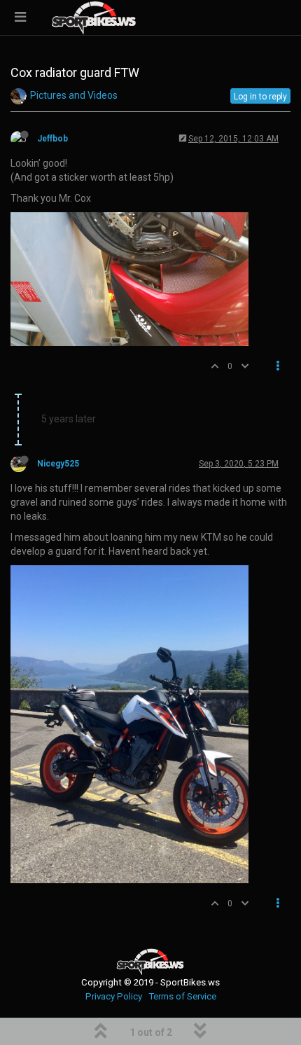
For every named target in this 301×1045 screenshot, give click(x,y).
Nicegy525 (58, 464)
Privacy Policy (113, 996)
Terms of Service (182, 996)
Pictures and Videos (74, 95)
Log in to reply (260, 97)
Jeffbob (52, 139)
